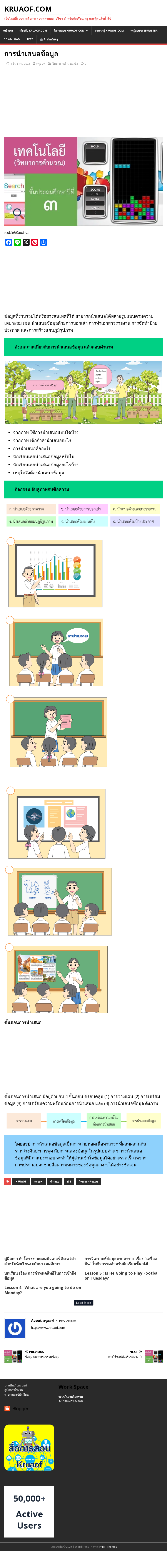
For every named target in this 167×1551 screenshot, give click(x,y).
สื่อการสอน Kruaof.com (69, 30)
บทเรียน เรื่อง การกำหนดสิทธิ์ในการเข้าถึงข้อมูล (40, 1275)
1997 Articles (67, 1321)
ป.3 (69, 1181)
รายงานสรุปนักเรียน (16, 1394)
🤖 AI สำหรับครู (49, 39)
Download (11, 39)
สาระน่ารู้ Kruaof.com (109, 30)
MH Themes (109, 1547)
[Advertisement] (83, 102)
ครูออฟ (40, 64)
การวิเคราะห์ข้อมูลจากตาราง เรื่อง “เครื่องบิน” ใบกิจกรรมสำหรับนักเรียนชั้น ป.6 (121, 1261)
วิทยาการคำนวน (88, 1181)
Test (30, 39)
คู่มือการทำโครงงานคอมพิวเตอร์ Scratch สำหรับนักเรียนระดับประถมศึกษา (40, 1261)
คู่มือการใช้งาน (13, 1390)
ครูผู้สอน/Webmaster (143, 30)
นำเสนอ (54, 1181)
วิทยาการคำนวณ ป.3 (65, 64)
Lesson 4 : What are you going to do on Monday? (42, 1290)
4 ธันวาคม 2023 (20, 64)
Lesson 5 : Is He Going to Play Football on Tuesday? (122, 1275)
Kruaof (21, 1181)
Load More (83, 1302)
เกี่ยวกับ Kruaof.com (33, 30)
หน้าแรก (8, 30)
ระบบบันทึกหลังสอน (70, 1401)
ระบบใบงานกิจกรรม (70, 1397)
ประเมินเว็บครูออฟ (15, 1385)
